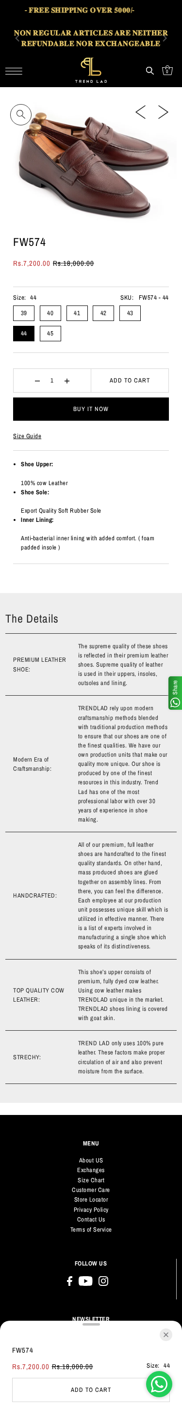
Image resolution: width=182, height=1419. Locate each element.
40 (50, 313)
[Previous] (140, 111)
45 (50, 333)
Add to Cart (130, 380)
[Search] (150, 70)
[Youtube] (86, 1281)
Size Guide (27, 436)
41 (77, 313)
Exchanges (91, 1170)
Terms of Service (91, 1229)
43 (130, 313)
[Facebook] (69, 1281)
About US (91, 1160)
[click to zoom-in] (21, 114)
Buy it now (91, 409)
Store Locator (91, 1199)
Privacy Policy (91, 1209)
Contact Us (91, 1219)
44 (24, 333)
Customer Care (91, 1190)
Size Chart (91, 1180)
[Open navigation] (16, 70)
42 (103, 313)
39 (24, 313)
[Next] (163, 111)
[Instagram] (103, 1281)
